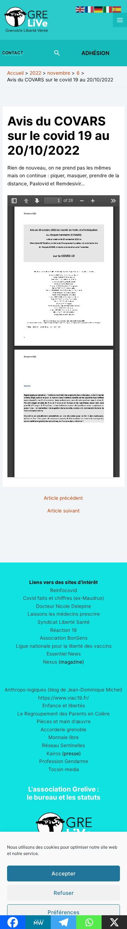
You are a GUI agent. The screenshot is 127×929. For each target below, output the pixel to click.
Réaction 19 (63, 630)
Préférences (63, 912)
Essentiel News (64, 654)
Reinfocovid (63, 590)
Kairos (54, 753)
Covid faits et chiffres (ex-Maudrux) (63, 598)
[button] (14, 53)
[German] (98, 9)
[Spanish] (117, 9)
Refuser (64, 893)
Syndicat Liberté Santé (63, 622)
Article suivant (63, 511)
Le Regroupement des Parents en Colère (63, 713)
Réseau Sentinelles (63, 745)
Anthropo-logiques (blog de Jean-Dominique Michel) (63, 690)
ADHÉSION (95, 53)
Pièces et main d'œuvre (64, 721)
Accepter (63, 873)
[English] (80, 9)
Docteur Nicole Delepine (63, 606)
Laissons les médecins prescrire (64, 614)
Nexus (50, 662)
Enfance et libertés (63, 705)
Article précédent (63, 498)
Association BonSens (63, 638)
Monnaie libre (63, 737)
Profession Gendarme (63, 761)
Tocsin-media (63, 769)
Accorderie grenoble (63, 729)
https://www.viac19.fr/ (63, 698)
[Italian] (108, 9)
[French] (89, 9)
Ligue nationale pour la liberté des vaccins (63, 646)
